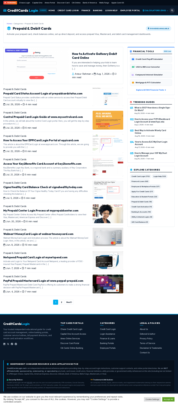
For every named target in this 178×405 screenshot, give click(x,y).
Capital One (37, 3)
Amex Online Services (70, 339)
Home (52, 10)
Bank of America (90, 3)
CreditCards (22, 10)
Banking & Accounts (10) (141, 212)
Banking (97, 10)
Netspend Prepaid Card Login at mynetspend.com (35, 257)
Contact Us (145, 353)
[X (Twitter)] (8, 344)
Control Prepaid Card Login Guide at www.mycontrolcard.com (43, 117)
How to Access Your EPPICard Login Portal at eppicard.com (41, 140)
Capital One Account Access (73, 334)
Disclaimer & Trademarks (151, 348)
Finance (85, 10)
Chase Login (24, 3)
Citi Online (76, 3)
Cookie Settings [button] (152, 399)
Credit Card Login (68, 10)
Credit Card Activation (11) (142, 207)
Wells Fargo (104, 3)
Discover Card (63, 3)
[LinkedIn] (4, 344)
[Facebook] (12, 344)
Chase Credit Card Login (71, 329)
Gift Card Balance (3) (140, 222)
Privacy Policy (146, 339)
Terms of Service (147, 343)
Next (68, 302)
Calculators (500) (155, 10)
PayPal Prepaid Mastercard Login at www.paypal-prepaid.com (43, 280)
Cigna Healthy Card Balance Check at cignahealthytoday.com (42, 187)
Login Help (111, 10)
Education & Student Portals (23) (144, 197)
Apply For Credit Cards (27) (142, 192)
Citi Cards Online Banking (71, 348)
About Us (144, 329)
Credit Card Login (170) (141, 176)
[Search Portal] (172, 10)
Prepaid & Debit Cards (14, 89)
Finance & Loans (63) (140, 181)
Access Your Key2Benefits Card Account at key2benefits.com (42, 163)
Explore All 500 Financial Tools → (151, 90)
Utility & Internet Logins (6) (142, 217)
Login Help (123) (160, 176)
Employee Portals (108, 348)
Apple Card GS (117, 3)
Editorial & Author (147, 334)
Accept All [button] (168, 399)
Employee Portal (130, 10)
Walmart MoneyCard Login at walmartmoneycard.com (38, 234)
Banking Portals (107, 343)
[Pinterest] (16, 344)
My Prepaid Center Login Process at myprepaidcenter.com (40, 210)
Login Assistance (107, 334)
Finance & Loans (107, 339)
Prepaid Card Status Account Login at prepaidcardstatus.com (42, 93)
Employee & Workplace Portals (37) (146, 187)
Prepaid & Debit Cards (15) (142, 202)
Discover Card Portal (69, 343)
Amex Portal (50, 3)
